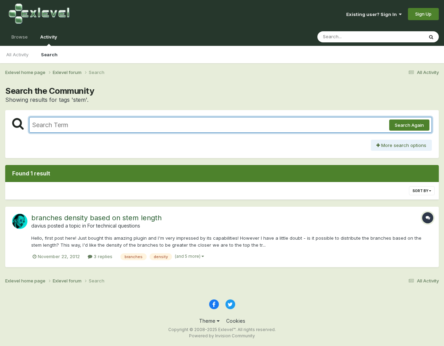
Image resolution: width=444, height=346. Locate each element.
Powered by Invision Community (222, 335)
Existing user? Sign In (372, 14)
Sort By (420, 191)
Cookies (235, 321)
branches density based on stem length (96, 218)
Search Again (409, 125)
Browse (19, 37)
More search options (403, 145)
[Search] (431, 36)
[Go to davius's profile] (19, 221)
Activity (48, 37)
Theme (208, 321)
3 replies (102, 256)
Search (49, 54)
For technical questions (113, 226)
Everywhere (402, 36)
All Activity (17, 54)
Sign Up (423, 14)
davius (38, 226)
